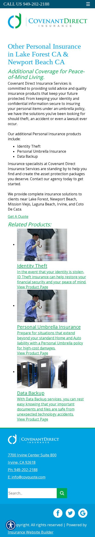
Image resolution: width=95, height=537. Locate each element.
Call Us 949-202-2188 (26, 4)
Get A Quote (18, 216)
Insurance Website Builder (30, 532)
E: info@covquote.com (26, 477)
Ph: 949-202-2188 (23, 469)
